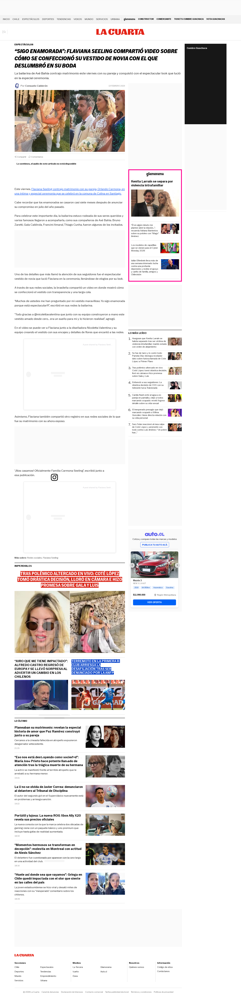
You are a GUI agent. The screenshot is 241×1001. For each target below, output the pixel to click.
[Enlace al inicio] (155, 174)
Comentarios (37, 156)
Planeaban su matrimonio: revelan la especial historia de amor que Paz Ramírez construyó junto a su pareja (48, 731)
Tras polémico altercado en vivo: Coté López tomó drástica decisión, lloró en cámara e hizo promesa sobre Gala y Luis (149, 371)
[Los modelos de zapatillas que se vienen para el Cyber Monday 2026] (169, 248)
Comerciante (163, 19)
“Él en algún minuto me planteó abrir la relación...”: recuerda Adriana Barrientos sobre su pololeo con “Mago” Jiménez (145, 231)
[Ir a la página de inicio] (120, 32)
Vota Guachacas (215, 19)
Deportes (48, 19)
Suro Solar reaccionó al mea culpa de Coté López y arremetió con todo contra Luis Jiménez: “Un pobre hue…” (149, 428)
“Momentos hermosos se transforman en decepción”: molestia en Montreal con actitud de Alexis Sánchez (48, 849)
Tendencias (64, 19)
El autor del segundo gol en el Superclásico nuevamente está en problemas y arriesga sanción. (49, 797)
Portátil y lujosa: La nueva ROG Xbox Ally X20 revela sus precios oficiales (48, 817)
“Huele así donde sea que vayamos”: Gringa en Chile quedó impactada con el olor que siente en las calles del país (48, 878)
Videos (78, 19)
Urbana (115, 19)
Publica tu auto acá (154, 544)
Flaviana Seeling (50, 557)
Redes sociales (34, 557)
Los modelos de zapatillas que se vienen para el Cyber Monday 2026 (144, 248)
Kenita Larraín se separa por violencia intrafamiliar (152, 183)
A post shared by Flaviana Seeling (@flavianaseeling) (106, 344)
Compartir (21, 156)
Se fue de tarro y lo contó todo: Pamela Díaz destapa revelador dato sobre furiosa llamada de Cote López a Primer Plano (149, 357)
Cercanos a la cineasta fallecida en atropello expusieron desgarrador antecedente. (46, 742)
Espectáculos (30, 19)
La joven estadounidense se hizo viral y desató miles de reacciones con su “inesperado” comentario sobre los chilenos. (46, 891)
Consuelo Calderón (36, 86)
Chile (16, 19)
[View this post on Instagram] (54, 374)
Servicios (102, 19)
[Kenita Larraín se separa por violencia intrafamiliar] (155, 203)
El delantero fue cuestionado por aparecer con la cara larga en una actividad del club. (48, 859)
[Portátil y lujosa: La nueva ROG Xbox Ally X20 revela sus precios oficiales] (105, 825)
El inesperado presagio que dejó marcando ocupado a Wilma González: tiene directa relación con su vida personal (149, 413)
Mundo (89, 19)
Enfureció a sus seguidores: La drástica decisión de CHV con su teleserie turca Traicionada (148, 385)
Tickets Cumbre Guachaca (189, 19)
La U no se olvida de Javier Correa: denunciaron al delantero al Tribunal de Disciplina (49, 789)
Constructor (146, 19)
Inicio (6, 19)
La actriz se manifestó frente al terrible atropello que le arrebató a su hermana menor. (45, 771)
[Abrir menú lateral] (4, 32)
